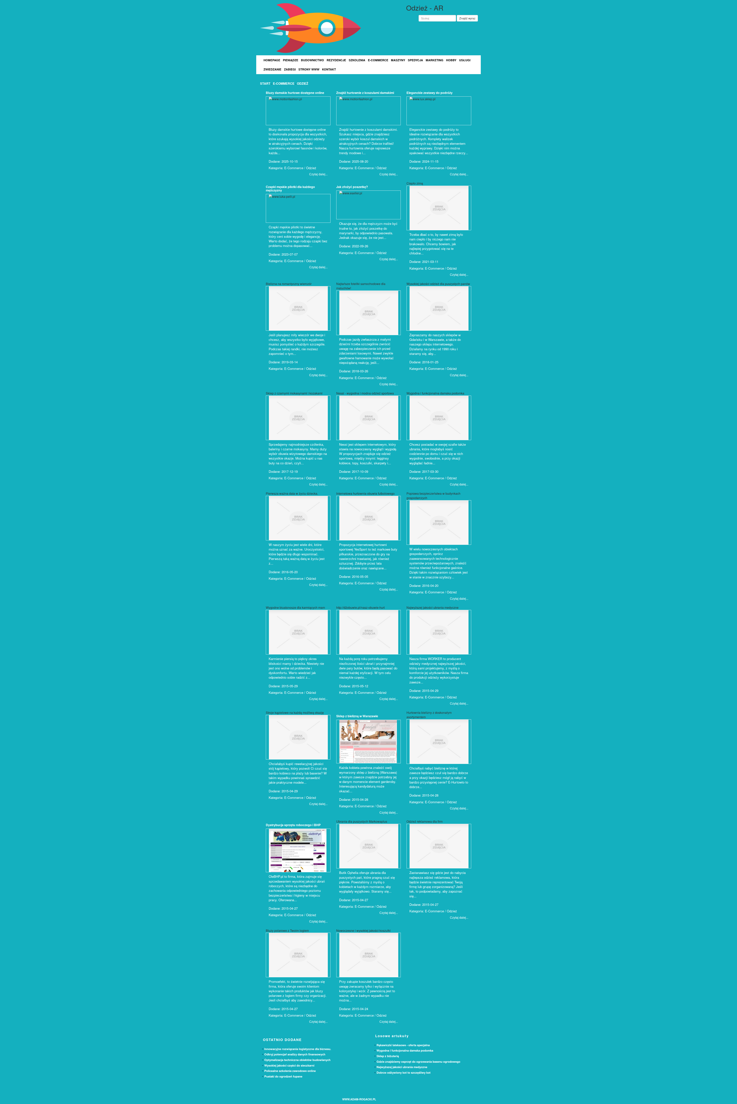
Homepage (272, 60)
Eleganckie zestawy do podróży (430, 92)
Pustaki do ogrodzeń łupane (283, 1076)
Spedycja (415, 60)
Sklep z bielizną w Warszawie (357, 716)
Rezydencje (336, 60)
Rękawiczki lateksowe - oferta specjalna (403, 1045)
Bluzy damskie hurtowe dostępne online (295, 92)
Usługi (464, 60)
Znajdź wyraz (467, 18)
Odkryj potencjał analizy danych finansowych (294, 1054)
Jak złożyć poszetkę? (352, 187)
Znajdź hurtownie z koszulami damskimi (365, 92)
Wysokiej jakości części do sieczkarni (289, 1065)
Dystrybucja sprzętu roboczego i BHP (293, 825)
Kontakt (329, 69)
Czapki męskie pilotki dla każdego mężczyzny (290, 188)
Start (265, 83)
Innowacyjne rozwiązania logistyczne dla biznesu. (297, 1049)
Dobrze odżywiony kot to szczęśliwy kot (403, 1072)
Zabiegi (290, 69)
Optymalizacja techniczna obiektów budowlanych (297, 1060)
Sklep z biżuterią (388, 1056)
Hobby (451, 60)
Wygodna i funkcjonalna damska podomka (405, 1050)
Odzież (302, 83)
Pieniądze (290, 60)
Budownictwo (312, 60)
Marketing (434, 60)
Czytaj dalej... (318, 174)
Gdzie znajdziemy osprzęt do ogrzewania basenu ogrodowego (418, 1061)
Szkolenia (357, 60)
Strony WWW (308, 69)
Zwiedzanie (272, 69)
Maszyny (398, 60)
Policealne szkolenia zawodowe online (290, 1071)
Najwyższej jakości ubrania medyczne (402, 1067)
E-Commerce (378, 60)
